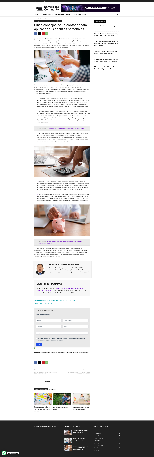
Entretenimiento (79, 14)
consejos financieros (45, 352)
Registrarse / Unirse (38, 1)
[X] (39, 33)
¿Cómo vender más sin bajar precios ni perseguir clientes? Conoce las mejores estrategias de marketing (42, 407)
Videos (68, 14)
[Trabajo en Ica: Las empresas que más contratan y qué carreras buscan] (62, 399)
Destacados (43, 21)
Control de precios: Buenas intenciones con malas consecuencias (45, 372)
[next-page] (38, 412)
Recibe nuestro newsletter (43, 314)
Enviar (38, 344)
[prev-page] (35, 412)
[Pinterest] (43, 33)
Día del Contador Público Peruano (80, 352)
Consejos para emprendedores (57, 352)
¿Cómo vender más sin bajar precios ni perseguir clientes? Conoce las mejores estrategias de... (106, 43)
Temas (37, 14)
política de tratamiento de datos (54, 340)
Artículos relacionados (41, 389)
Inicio (35, 18)
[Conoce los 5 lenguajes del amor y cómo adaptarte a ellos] (68, 440)
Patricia (47, 381)
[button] (118, 14)
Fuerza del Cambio (56, 293)
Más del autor (52, 389)
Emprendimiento (54, 21)
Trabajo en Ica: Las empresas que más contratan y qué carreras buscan (61, 407)
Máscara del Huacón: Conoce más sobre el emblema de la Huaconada (78, 372)
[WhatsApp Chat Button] (4, 453)
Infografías (59, 14)
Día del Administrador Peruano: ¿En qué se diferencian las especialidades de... (81, 447)
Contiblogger (47, 14)
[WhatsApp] (46, 33)
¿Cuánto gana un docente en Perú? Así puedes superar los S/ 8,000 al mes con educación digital (81, 407)
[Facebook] (35, 33)
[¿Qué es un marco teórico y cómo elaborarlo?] (68, 432)
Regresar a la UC (46, 1)
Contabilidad (69, 352)
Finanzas (60, 21)
